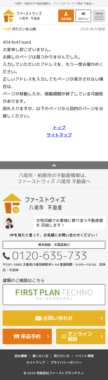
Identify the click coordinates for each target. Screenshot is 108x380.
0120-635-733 (49, 255)
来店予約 (31, 336)
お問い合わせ (58, 318)
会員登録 (66, 19)
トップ (59, 127)
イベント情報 (84, 356)
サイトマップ (59, 135)
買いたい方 (40, 356)
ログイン (83, 19)
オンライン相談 (79, 336)
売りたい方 (61, 356)
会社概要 (20, 356)
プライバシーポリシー (66, 362)
